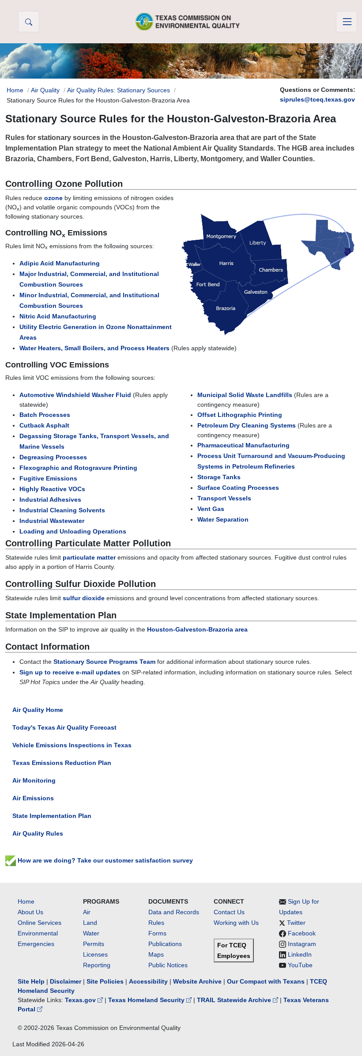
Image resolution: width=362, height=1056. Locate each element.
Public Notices (168, 965)
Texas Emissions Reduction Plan (61, 762)
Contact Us (229, 912)
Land (90, 922)
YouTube (300, 965)
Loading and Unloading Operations (72, 531)
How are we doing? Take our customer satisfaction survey (104, 860)
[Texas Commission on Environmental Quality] (188, 21)
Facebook (302, 933)
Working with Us (236, 922)
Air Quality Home (37, 709)
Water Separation (223, 519)
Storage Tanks (219, 477)
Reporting (96, 965)
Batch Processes (44, 414)
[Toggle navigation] (346, 21)
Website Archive (197, 981)
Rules (156, 922)
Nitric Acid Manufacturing (57, 316)
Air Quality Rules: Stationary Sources (118, 90)
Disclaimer (65, 981)
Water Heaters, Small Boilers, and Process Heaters (94, 348)
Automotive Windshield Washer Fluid (75, 394)
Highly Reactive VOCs (52, 488)
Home (15, 90)
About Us (30, 912)
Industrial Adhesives (50, 499)
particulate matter (89, 557)
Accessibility (149, 981)
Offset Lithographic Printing (239, 414)
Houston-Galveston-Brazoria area (197, 629)
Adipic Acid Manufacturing (59, 263)
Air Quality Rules (37, 833)
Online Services (39, 922)
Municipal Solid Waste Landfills (244, 394)
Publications (165, 943)
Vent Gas (210, 508)
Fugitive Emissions (48, 478)
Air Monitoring (34, 780)
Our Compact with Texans (266, 981)
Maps (156, 954)
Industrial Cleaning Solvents (62, 510)
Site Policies (105, 981)
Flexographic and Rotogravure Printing (78, 467)
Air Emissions (33, 798)
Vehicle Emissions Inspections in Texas (72, 745)
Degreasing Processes (53, 457)
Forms (157, 933)
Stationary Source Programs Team (104, 661)
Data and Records (173, 912)
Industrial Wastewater (51, 520)
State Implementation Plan (51, 815)
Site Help (31, 981)
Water (91, 933)
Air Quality (45, 90)
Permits (93, 943)
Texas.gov (81, 999)
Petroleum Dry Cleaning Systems (246, 425)
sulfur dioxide (84, 598)
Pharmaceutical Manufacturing (243, 445)
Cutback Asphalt (44, 425)
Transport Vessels (224, 498)
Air (86, 912)
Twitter (296, 922)
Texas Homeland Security (147, 999)
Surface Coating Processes (238, 487)
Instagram (302, 943)
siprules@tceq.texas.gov (317, 99)
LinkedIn (300, 954)
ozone (53, 197)
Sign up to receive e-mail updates (70, 672)
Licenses (95, 954)
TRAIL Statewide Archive (235, 999)
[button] (28, 21)
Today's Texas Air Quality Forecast (64, 727)
